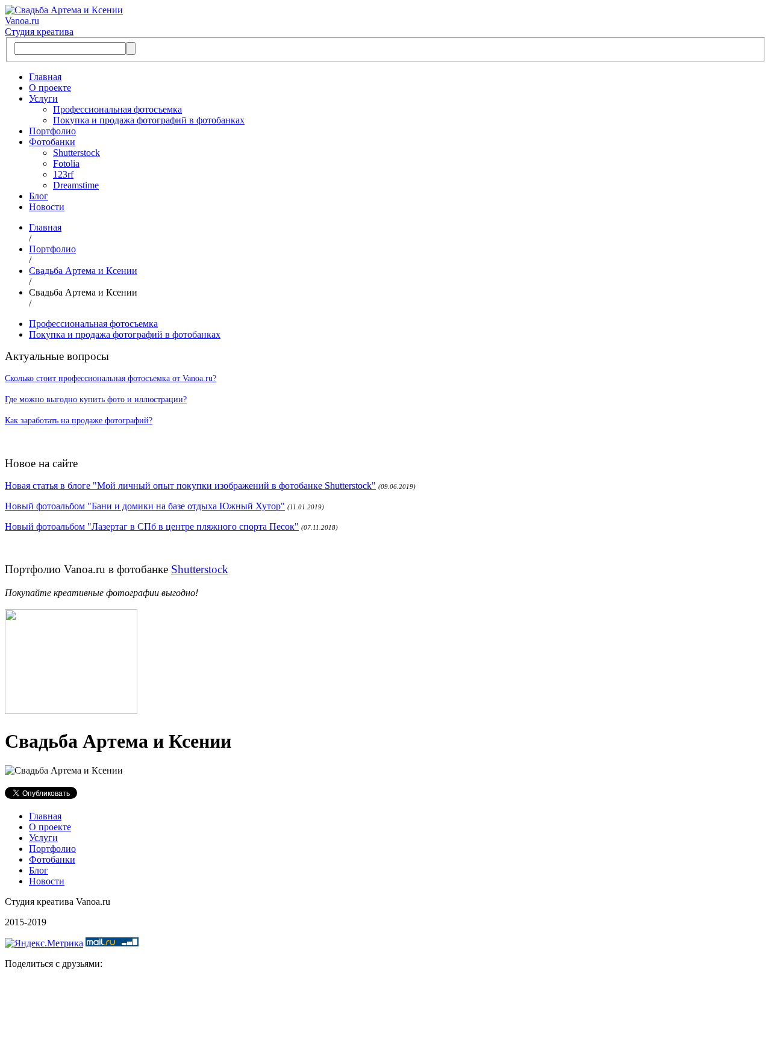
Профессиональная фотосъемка (117, 109)
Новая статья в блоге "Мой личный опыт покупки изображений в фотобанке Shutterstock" (190, 485)
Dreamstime (76, 185)
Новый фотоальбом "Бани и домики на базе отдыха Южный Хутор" (145, 506)
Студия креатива (39, 31)
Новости (46, 207)
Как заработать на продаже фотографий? (78, 420)
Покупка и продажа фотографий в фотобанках (149, 120)
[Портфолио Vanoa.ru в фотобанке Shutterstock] (71, 711)
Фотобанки (52, 142)
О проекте (50, 87)
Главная (45, 77)
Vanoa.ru (22, 21)
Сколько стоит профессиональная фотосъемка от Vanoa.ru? (110, 378)
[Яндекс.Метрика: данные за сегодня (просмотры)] (44, 943)
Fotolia (66, 163)
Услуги (43, 98)
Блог (38, 196)
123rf (63, 174)
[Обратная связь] (385, 1018)
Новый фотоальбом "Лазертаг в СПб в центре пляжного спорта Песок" (152, 526)
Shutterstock (76, 153)
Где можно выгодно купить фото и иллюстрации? (96, 399)
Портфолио (52, 131)
